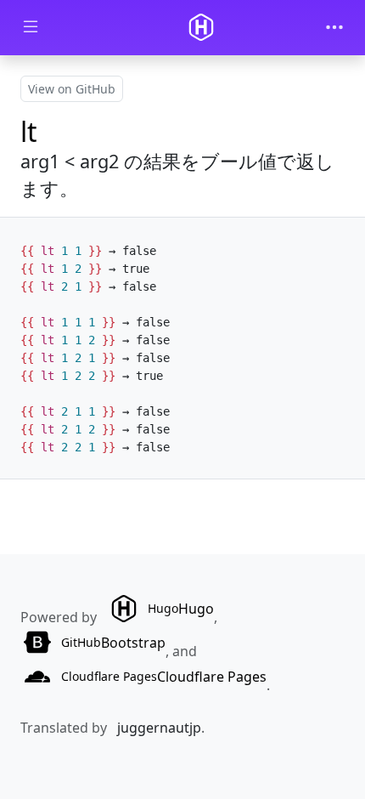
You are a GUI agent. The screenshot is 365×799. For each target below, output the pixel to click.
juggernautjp (159, 727)
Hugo (181, 608)
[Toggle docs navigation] (31, 27)
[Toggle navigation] (334, 27)
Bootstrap (113, 642)
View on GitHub (71, 89)
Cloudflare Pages (164, 676)
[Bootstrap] (201, 27)
